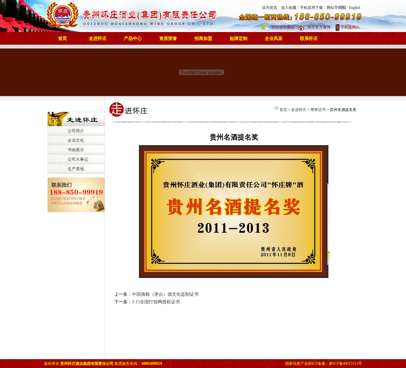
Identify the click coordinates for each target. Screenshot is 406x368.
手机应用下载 (311, 7)
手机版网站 (350, 27)
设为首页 (269, 7)
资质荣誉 (168, 38)
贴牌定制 (238, 38)
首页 (62, 38)
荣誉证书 (318, 109)
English (354, 7)
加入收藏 (288, 7)
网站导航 (334, 7)
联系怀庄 (309, 38)
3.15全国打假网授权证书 (156, 302)
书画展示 (76, 149)
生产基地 (76, 168)
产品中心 (133, 38)
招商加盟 (203, 38)
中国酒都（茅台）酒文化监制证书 (165, 294)
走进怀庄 (98, 38)
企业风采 (274, 38)
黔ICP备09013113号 (345, 363)
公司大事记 (78, 159)
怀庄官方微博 (319, 27)
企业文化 (76, 140)
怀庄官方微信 (283, 27)
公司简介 (76, 130)
